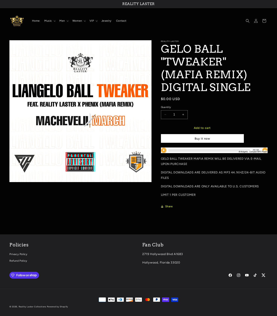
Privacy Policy (18, 254)
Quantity (166, 107)
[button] (49, 21)
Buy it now (202, 138)
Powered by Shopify (57, 306)
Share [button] (169, 206)
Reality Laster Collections (32, 306)
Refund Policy (18, 260)
